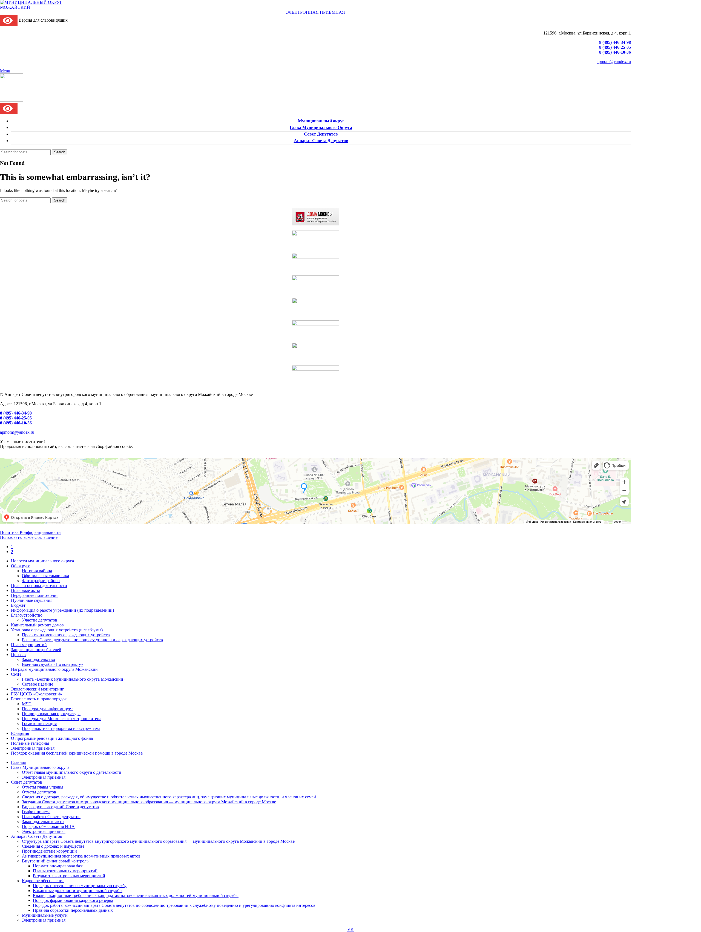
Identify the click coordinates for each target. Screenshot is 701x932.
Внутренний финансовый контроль (55, 861)
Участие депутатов (39, 620)
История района (37, 570)
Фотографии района (41, 580)
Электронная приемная (43, 777)
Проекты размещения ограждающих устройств (66, 634)
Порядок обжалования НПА (48, 826)
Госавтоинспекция (39, 723)
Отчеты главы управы (42, 787)
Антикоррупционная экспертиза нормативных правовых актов (81, 856)
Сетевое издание (37, 684)
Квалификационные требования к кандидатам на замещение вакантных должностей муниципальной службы (136, 895)
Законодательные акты (43, 821)
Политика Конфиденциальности (30, 532)
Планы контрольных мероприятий (65, 870)
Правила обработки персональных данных (73, 910)
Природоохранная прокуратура (51, 713)
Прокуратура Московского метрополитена (61, 718)
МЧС (26, 703)
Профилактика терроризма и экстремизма (61, 728)
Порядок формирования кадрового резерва (73, 900)
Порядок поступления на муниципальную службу (80, 885)
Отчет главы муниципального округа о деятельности (71, 772)
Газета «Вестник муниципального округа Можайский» (73, 679)
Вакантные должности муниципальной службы (77, 890)
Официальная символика (45, 575)
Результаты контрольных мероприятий (69, 875)
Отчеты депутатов (39, 792)
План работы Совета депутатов (51, 816)
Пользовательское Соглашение (29, 537)
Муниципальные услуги (45, 915)
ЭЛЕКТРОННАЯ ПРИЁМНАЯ (315, 12)
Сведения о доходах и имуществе (53, 846)
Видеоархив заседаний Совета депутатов (60, 806)
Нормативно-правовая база (58, 866)
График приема (36, 811)
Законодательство (38, 659)
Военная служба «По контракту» (52, 664)
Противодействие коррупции (49, 851)
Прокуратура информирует (47, 708)
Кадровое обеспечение (43, 880)
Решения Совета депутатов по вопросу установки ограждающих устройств (92, 639)
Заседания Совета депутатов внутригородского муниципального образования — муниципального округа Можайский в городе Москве (149, 801)
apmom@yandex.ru (614, 61)
